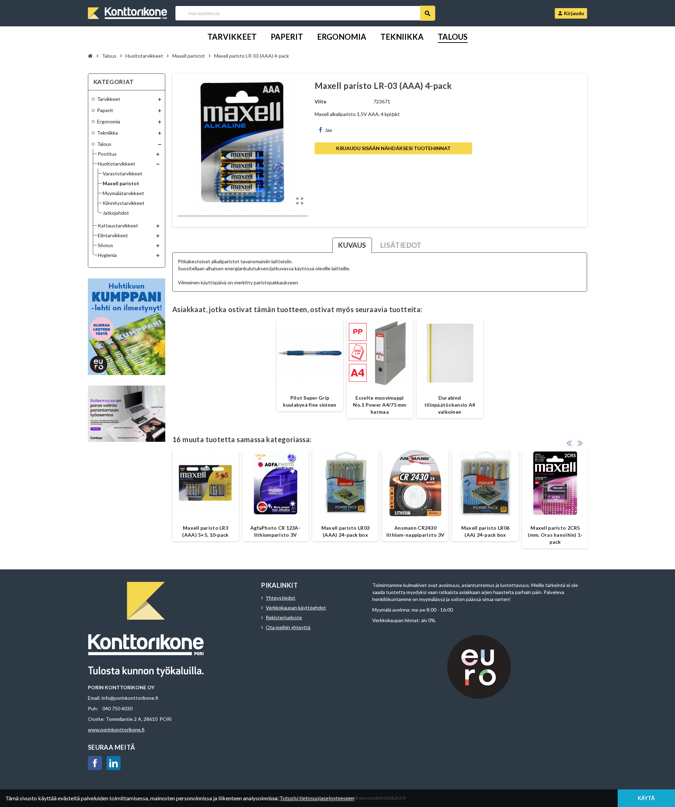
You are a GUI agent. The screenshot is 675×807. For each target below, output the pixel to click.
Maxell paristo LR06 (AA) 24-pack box (485, 531)
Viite (320, 101)
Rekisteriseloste (284, 617)
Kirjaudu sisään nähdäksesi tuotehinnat (393, 148)
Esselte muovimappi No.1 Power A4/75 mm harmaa (379, 405)
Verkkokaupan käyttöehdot (296, 608)
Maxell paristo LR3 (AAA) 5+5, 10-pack (205, 531)
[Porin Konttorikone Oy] (127, 12)
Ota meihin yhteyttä (288, 627)
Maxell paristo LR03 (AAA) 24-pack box (345, 531)
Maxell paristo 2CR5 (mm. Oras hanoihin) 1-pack (555, 535)
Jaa (328, 130)
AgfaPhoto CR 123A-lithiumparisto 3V (275, 531)
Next (580, 443)
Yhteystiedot (280, 598)
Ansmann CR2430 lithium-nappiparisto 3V (415, 531)
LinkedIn (114, 763)
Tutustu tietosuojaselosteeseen (316, 798)
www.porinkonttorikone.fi (116, 729)
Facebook (95, 763)
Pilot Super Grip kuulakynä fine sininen (309, 401)
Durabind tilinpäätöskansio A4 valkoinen (449, 405)
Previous (569, 443)
